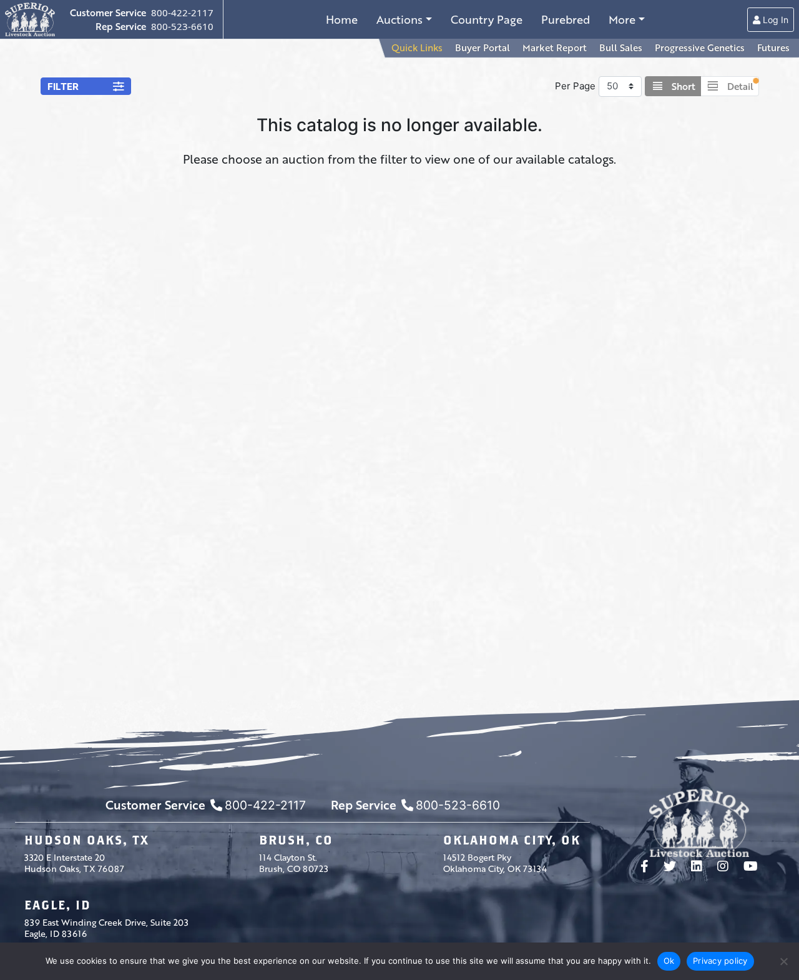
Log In (774, 19)
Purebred (565, 19)
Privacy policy (720, 961)
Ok (669, 961)
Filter (63, 86)
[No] (783, 961)
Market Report (554, 47)
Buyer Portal (482, 47)
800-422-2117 (182, 12)
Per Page (575, 86)
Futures (773, 47)
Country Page (486, 19)
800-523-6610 (182, 26)
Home (342, 19)
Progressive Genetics (700, 47)
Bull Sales (620, 47)
